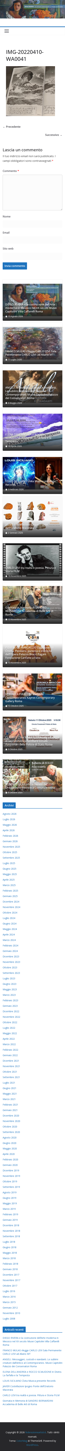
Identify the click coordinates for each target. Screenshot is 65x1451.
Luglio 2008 (9, 1318)
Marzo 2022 (9, 1044)
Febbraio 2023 (10, 1000)
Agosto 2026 (9, 813)
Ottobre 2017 (10, 1285)
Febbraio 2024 (10, 945)
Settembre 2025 (11, 857)
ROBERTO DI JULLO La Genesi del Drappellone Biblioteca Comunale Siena (30, 786)
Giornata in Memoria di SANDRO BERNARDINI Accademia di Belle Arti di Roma (29, 611)
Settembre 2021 (11, 1077)
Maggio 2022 (10, 1033)
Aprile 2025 (9, 879)
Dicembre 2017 (11, 1274)
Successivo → (53, 135)
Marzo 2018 (9, 1258)
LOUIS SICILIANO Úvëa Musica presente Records (30, 483)
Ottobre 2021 (10, 1071)
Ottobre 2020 (10, 1126)
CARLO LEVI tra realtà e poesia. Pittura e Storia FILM (30, 569)
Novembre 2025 (11, 846)
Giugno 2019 (9, 1197)
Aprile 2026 (9, 830)
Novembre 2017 (11, 1280)
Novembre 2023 (11, 962)
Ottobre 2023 (10, 967)
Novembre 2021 (11, 1066)
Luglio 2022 (9, 1027)
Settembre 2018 (11, 1236)
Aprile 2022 (9, 1038)
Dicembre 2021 (11, 1060)
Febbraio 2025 (10, 890)
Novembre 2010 (11, 1313)
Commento (11, 171)
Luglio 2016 (9, 1291)
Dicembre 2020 (11, 1115)
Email (6, 232)
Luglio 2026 (9, 819)
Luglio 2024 (9, 918)
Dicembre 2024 (11, 901)
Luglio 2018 (9, 1241)
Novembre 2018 (11, 1230)
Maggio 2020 (10, 1148)
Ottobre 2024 (10, 912)
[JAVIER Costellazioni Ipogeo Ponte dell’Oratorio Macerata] (32, 516)
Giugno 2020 (9, 1143)
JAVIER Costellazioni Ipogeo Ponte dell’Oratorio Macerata (26, 526)
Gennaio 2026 (10, 841)
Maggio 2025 (10, 874)
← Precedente (11, 127)
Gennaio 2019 (10, 1219)
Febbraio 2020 (10, 1159)
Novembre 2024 (11, 907)
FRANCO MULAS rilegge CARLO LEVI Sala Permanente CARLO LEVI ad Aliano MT (30, 353)
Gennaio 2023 (10, 1005)
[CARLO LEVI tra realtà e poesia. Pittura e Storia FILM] (32, 559)
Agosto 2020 (9, 1137)
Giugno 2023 (9, 983)
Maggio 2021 (10, 1093)
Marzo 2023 (9, 994)
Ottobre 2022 (10, 1022)
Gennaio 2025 (10, 896)
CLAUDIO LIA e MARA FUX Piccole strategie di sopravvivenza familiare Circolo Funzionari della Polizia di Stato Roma (32, 741)
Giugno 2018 (9, 1247)
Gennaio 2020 (10, 1165)
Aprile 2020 (9, 1154)
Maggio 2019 (10, 1203)
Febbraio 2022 (10, 1049)
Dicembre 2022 (11, 1011)
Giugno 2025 (9, 868)
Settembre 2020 (11, 1132)
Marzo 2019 (9, 1208)
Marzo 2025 (9, 885)
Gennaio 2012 (10, 1307)
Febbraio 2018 (10, 1263)
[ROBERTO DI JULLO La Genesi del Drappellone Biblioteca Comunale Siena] (32, 776)
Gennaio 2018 (10, 1269)
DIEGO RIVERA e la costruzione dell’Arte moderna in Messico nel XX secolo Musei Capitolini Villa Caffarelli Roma (31, 308)
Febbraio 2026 (10, 835)
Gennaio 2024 (10, 951)
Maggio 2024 (10, 929)
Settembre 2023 (11, 972)
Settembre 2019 (11, 1186)
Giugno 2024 (9, 923)
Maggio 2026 (10, 824)
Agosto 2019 (9, 1192)
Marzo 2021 (9, 1099)
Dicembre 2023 (11, 956)
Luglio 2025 (9, 863)
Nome (6, 216)
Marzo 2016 (9, 1296)
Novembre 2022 (11, 1016)
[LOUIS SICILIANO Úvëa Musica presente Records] (32, 473)
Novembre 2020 (11, 1121)
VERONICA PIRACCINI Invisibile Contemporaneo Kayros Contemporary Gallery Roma (30, 697)
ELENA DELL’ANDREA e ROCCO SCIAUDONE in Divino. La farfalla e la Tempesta (28, 438)
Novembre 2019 (11, 1175)
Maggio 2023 (10, 989)
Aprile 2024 (9, 934)
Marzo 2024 (9, 940)
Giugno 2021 (9, 1088)
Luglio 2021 (9, 1082)
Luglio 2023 (9, 978)
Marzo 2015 (9, 1302)
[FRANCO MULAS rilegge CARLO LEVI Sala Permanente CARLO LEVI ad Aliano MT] (32, 343)
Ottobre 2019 (10, 1181)
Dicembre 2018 (11, 1225)
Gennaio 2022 (10, 1055)
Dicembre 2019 (11, 1170)
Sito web (8, 248)
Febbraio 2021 (10, 1104)
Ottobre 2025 (10, 852)
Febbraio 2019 (10, 1214)
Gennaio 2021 (10, 1110)
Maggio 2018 (10, 1252)
